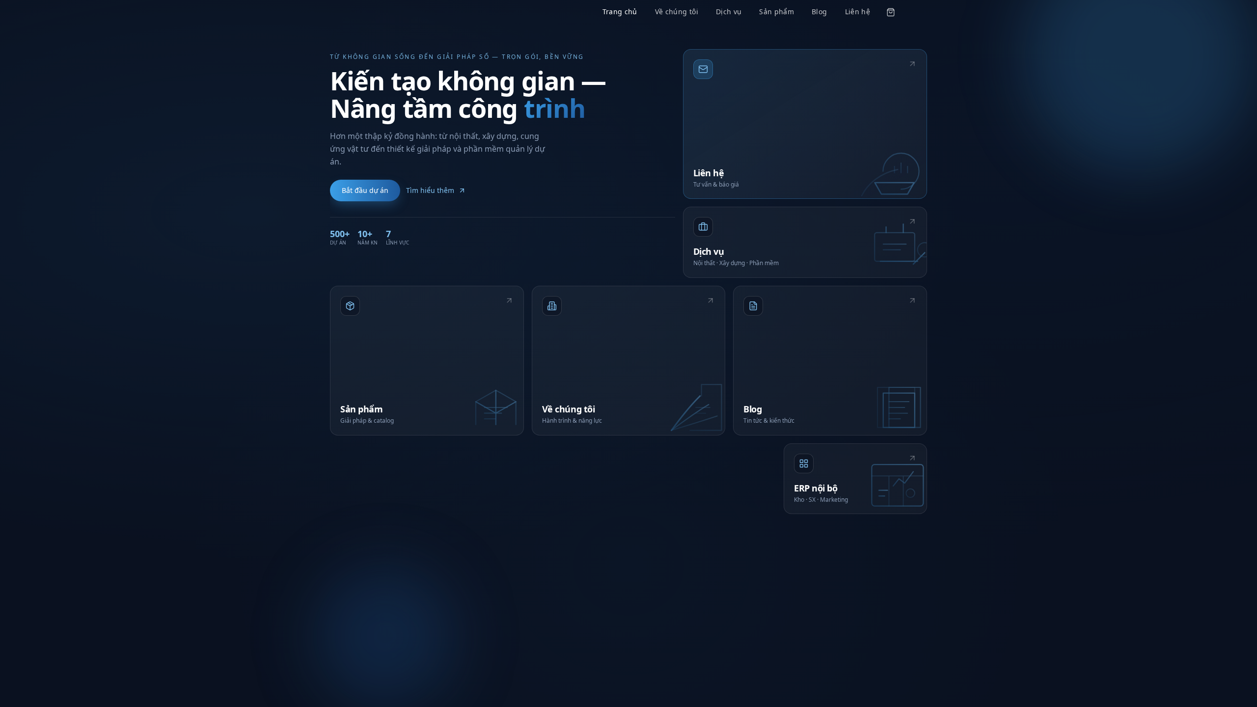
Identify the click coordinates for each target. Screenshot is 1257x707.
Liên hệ (857, 11)
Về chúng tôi (676, 11)
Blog (819, 11)
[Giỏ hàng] (891, 12)
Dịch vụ (728, 11)
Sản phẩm (776, 11)
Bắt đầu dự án (365, 190)
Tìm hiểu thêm (430, 190)
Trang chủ (619, 11)
